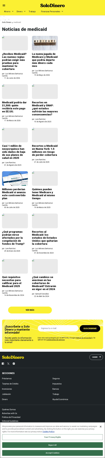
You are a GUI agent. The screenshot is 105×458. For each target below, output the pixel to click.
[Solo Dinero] (52, 5)
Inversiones (7, 389)
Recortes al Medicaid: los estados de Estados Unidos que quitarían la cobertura (45, 237)
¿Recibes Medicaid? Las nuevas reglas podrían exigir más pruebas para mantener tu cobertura (14, 61)
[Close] (101, 427)
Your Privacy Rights (52, 437)
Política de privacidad (84, 338)
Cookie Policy (48, 432)
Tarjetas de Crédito (10, 384)
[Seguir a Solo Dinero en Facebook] (3, 363)
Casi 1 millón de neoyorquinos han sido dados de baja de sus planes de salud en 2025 (13, 151)
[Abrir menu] (4, 5)
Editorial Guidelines (10, 421)
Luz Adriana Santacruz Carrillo (12, 75)
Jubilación (6, 394)
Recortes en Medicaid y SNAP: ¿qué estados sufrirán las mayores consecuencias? (45, 108)
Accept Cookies (52, 453)
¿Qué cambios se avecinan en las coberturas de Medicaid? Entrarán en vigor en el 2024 (44, 283)
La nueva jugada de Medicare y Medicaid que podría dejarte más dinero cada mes (45, 60)
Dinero (20, 11)
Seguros (56, 378)
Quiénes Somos (9, 409)
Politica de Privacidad (11, 417)
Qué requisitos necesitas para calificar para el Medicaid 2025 (11, 282)
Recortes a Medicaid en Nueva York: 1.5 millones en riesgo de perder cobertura (45, 150)
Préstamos (7, 378)
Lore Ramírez (40, 119)
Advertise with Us (9, 413)
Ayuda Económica (60, 399)
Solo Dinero (6, 22)
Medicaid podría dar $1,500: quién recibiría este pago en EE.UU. (14, 107)
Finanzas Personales (50, 11)
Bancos (55, 389)
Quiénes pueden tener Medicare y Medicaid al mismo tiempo (43, 194)
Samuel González (42, 294)
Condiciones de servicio (55, 340)
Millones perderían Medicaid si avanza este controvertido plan (14, 194)
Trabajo (32, 11)
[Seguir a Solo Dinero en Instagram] (14, 363)
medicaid (17, 22)
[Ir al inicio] (13, 357)
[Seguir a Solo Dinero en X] (8, 363)
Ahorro (7, 11)
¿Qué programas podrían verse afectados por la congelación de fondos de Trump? (13, 237)
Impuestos (57, 384)
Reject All (52, 445)
